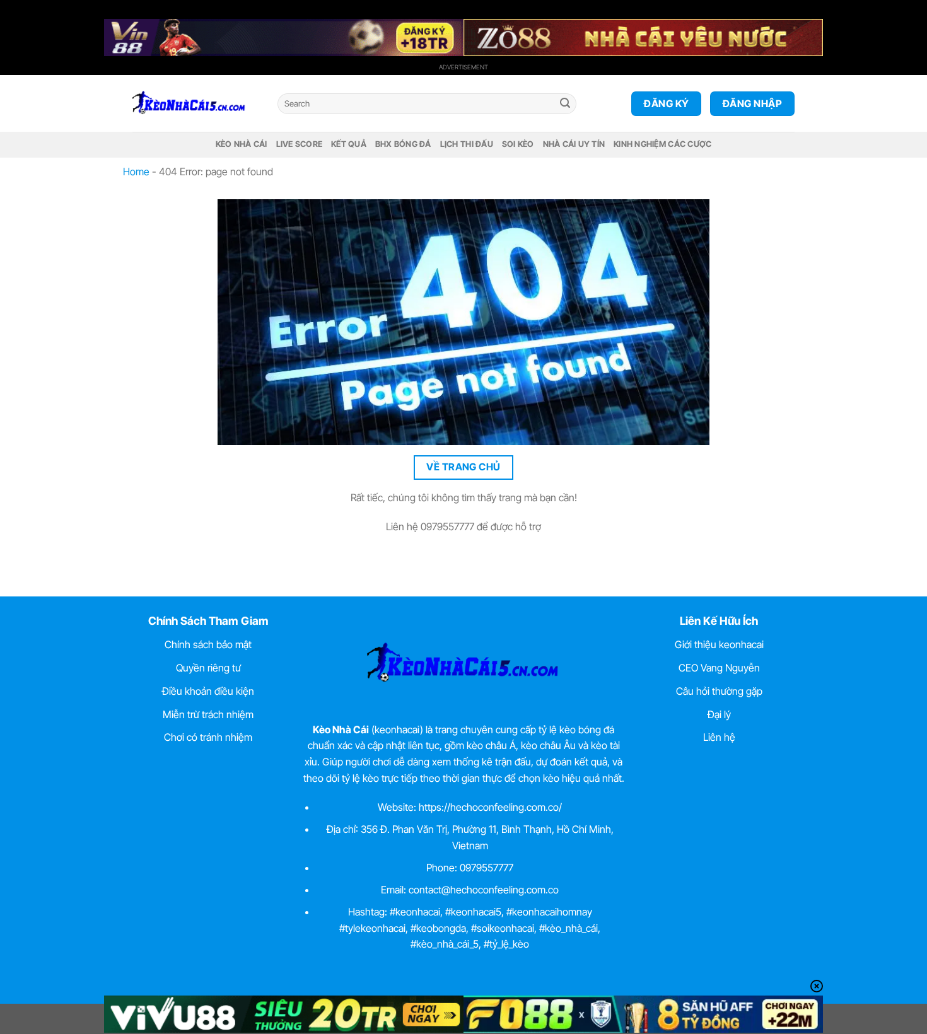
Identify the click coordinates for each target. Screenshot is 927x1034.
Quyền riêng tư (208, 667)
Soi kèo (518, 144)
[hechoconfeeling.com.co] (195, 103)
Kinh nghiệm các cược (662, 144)
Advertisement (463, 67)
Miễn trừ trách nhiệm (208, 714)
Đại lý (719, 714)
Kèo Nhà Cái (241, 144)
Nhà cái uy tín (574, 144)
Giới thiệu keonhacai (719, 644)
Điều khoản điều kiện (208, 691)
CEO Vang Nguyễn (719, 667)
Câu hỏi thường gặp (719, 691)
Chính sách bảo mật (208, 644)
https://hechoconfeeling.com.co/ (490, 807)
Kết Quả (348, 144)
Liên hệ (719, 737)
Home (136, 171)
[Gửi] (565, 104)
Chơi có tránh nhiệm (208, 737)
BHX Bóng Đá (403, 144)
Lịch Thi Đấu (466, 144)
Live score (299, 144)
